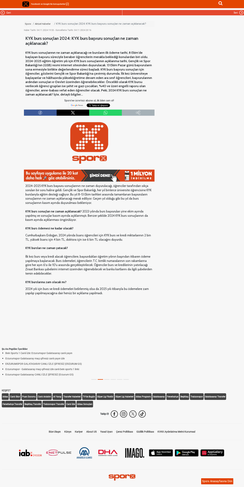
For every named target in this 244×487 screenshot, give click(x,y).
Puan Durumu (29, 396)
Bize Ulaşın (55, 431)
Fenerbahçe (172, 396)
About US (91, 431)
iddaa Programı (143, 396)
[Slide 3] (113, 379)
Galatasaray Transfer (215, 396)
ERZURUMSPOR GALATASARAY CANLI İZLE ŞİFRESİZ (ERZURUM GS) (43, 363)
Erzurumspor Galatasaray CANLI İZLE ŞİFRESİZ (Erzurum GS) (39, 374)
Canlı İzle (70, 404)
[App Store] (161, 452)
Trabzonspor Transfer (53, 404)
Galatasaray (159, 396)
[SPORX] (122, 477)
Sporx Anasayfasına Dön (217, 481)
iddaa (5, 396)
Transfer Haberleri (72, 396)
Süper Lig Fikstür (105, 396)
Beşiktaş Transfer (32, 404)
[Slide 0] (94, 379)
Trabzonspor (197, 396)
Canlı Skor (15, 396)
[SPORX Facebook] (114, 414)
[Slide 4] (119, 379)
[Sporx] (25, 4)
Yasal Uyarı (106, 431)
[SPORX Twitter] (133, 414)
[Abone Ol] (77, 105)
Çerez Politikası (124, 431)
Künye (67, 431)
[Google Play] (187, 452)
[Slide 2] (106, 379)
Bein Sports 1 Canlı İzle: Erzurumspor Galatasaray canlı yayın (38, 353)
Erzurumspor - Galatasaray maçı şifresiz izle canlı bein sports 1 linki (42, 369)
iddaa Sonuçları (84, 404)
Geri (8, 12)
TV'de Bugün (89, 396)
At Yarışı (57, 396)
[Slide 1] (100, 379)
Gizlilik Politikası (145, 431)
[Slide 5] (126, 379)
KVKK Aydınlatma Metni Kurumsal (176, 431)
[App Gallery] (212, 452)
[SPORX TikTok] (142, 414)
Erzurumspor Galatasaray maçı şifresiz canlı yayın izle (35, 358)
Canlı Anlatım (44, 396)
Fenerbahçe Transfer (12, 404)
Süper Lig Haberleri (124, 396)
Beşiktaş (184, 396)
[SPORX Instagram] (124, 414)
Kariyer (79, 431)
